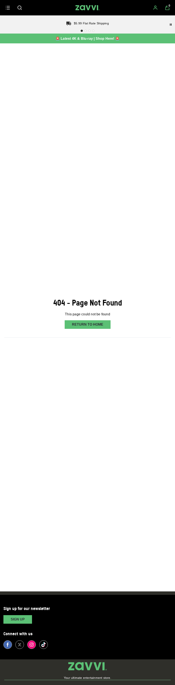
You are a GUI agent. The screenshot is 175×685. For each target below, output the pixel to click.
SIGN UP (18, 619)
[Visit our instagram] (31, 644)
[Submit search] (19, 7)
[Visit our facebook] (7, 644)
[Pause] (170, 24)
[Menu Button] (7, 7)
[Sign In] (155, 7)
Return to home (87, 324)
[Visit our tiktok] (43, 644)
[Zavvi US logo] (87, 7)
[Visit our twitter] (19, 644)
